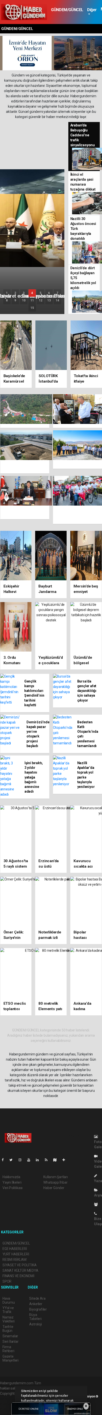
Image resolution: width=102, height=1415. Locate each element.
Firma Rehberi (8, 1349)
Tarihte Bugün (7, 1329)
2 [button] (15, 293)
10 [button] (24, 300)
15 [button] (32, 308)
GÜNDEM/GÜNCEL (67, 9)
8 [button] (7, 300)
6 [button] (49, 293)
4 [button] (32, 293)
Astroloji (35, 1324)
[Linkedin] (39, 1160)
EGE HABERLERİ (14, 1249)
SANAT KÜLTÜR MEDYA (20, 1270)
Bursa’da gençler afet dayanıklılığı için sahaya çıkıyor (87, 690)
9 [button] (15, 300)
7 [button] (57, 293)
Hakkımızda (11, 1177)
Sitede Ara (37, 1298)
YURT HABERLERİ (15, 1254)
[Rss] (48, 1160)
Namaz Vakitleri (8, 1319)
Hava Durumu (8, 1300)
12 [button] (40, 300)
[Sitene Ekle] (65, 1160)
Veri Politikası (12, 1188)
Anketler (35, 1304)
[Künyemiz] (97, 1204)
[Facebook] (5, 1160)
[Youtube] (30, 1160)
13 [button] (49, 300)
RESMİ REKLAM (14, 1260)
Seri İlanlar (10, 1341)
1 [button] (7, 293)
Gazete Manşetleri (10, 1358)
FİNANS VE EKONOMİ (18, 1276)
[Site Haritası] (57, 1160)
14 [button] (57, 300)
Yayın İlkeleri (11, 1182)
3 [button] (24, 293)
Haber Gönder (53, 1188)
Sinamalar (10, 1336)
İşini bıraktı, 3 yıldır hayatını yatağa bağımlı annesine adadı (34, 777)
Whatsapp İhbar (55, 1182)
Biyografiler (38, 1309)
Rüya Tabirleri (35, 1317)
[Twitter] (13, 1160)
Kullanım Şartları (55, 1177)
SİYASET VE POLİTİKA (19, 1265)
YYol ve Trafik (8, 1310)
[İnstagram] (22, 1160)
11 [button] (32, 300)
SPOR (6, 1281)
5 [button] (40, 293)
